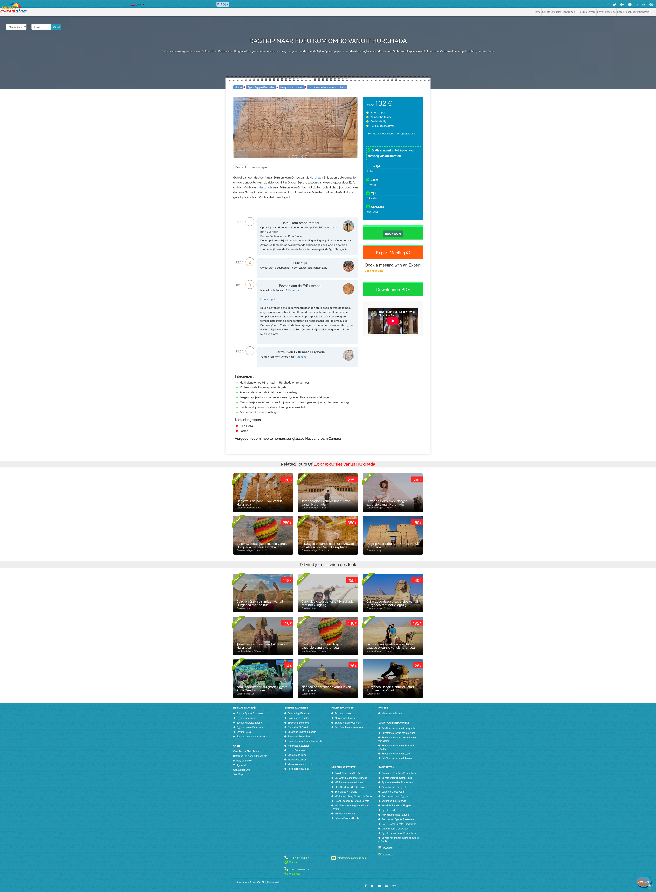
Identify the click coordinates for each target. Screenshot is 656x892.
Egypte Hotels (243, 731)
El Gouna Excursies (298, 722)
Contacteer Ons (241, 769)
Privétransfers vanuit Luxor (396, 753)
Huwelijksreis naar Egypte (395, 814)
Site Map (238, 774)
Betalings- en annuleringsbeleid (250, 756)
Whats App (294, 862)
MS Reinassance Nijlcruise (349, 782)
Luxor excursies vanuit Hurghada (327, 87)
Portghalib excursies (299, 768)
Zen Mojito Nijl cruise (346, 791)
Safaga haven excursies (348, 722)
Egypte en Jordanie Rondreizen (399, 833)
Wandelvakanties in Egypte (396, 805)
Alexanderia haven (345, 718)
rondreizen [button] (569, 12)
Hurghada (317, 177)
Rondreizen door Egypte (395, 796)
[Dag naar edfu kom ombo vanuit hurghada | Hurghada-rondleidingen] (290, 156)
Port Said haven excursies (349, 727)
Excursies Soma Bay (299, 736)
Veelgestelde (240, 765)
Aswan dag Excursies (299, 713)
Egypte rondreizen (246, 718)
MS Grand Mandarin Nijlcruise (351, 777)
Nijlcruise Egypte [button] (586, 12)
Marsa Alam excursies (300, 764)
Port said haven (343, 713)
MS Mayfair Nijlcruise (346, 813)
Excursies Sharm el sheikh (302, 731)
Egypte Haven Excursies (249, 727)
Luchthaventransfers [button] (637, 12)
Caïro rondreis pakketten (395, 828)
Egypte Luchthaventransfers (251, 736)
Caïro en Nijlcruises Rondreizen (399, 773)
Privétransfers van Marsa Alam (398, 732)
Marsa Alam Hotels (392, 713)
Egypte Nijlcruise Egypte (249, 722)
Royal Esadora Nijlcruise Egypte (352, 800)
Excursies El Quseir (298, 727)
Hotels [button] (620, 12)
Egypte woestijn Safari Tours (397, 777)
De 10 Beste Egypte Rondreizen (399, 824)
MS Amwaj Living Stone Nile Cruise (354, 796)
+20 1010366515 (299, 869)
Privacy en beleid (242, 760)
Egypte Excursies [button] (551, 12)
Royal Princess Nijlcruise (348, 773)
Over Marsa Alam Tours (246, 751)
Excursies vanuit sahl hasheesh (305, 741)
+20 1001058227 (299, 857)
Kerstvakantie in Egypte (394, 787)
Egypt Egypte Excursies (261, 87)
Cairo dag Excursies (298, 718)
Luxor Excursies (296, 750)
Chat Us (642, 881)
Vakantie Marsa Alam (393, 791)
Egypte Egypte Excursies (249, 713)
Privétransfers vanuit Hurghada (398, 728)
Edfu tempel (292, 290)
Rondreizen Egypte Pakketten (398, 819)
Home (537, 12)
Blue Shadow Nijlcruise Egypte (351, 787)
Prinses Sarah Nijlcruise (347, 818)
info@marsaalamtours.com (352, 857)
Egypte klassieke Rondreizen (397, 782)
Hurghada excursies (291, 87)
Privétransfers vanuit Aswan (397, 758)
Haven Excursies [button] (606, 12)
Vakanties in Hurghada (394, 800)
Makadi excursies (297, 755)
